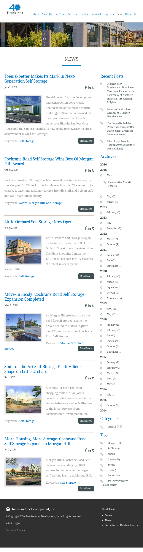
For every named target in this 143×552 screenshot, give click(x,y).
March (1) (112, 175)
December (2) (114, 228)
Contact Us (131, 14)
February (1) (113, 212)
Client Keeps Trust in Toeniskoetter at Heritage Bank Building (121, 145)
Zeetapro (21, 530)
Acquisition (114, 475)
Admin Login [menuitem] (13, 523)
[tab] (117, 183)
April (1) (111, 378)
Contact (109, 515)
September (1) (114, 265)
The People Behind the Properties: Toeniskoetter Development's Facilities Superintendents (120, 129)
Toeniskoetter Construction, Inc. (122, 525)
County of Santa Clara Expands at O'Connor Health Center (119, 113)
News (119, 14)
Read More (86, 140)
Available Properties (103, 14)
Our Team (60, 14)
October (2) (113, 244)
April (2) (111, 308)
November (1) (114, 351)
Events (111, 464)
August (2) (112, 281)
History (35, 14)
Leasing (112, 470)
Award (23, 203)
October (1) (113, 292)
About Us (47, 14)
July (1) (111, 223)
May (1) (111, 196)
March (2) (112, 239)
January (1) (113, 255)
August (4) (112, 201)
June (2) (111, 260)
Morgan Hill (37, 203)
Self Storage (26, 141)
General (112, 426)
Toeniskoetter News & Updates (119, 184)
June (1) (111, 335)
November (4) (114, 298)
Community (114, 459)
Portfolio (84, 14)
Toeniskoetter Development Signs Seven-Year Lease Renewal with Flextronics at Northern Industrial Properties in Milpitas (121, 93)
